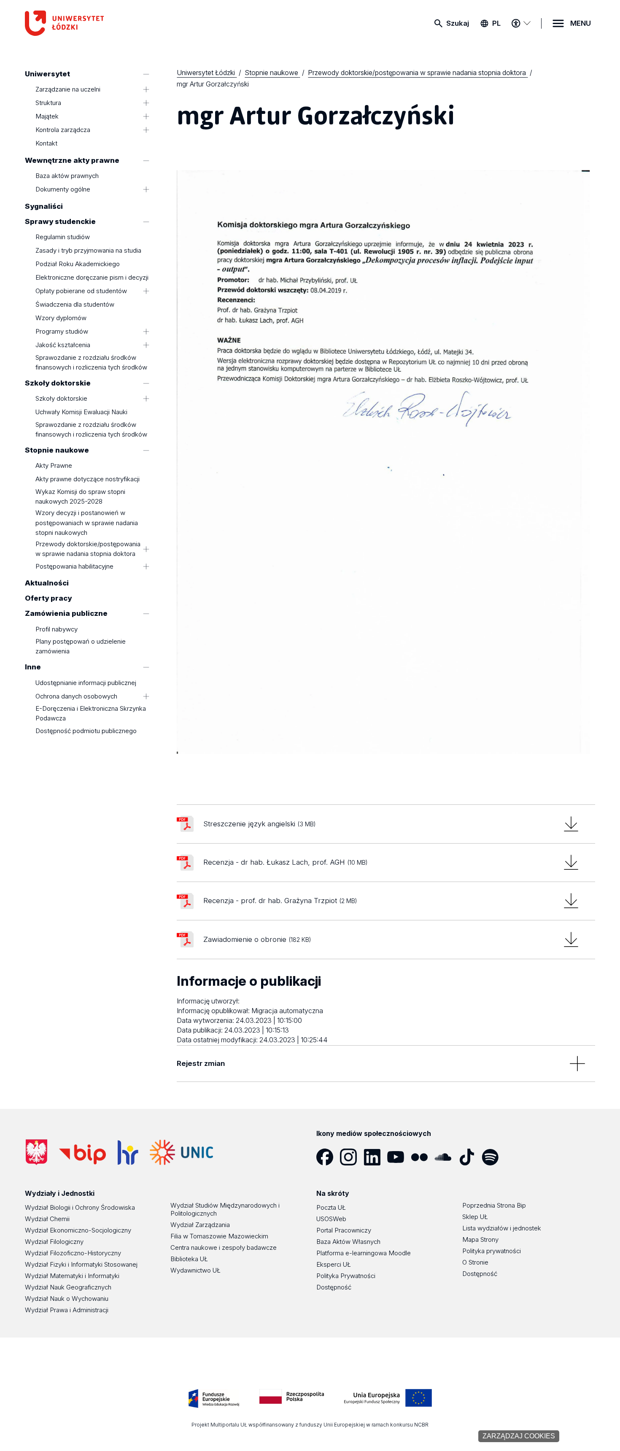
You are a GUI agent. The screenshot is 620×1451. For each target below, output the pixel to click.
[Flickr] (422, 1157)
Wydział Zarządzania (200, 1225)
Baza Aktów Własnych (348, 1242)
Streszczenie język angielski (259, 824)
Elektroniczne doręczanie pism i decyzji (91, 277)
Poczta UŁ (331, 1207)
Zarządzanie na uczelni (67, 90)
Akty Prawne (53, 466)
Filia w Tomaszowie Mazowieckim (219, 1236)
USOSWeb (331, 1219)
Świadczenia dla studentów (74, 304)
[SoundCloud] (446, 1157)
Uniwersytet (47, 74)
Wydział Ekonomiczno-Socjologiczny (78, 1230)
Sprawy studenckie (60, 221)
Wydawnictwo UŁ (195, 1270)
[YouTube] (399, 1157)
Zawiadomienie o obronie (257, 939)
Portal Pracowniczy (343, 1230)
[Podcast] (517, 1157)
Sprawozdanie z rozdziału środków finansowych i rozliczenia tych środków (91, 362)
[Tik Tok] (470, 1157)
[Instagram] (352, 1157)
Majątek (47, 117)
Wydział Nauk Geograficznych (68, 1287)
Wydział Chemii (47, 1219)
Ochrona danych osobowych (76, 696)
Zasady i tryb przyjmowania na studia (88, 250)
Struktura (48, 103)
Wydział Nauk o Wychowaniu (66, 1299)
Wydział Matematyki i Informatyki (72, 1276)
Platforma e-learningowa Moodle (363, 1253)
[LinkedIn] (375, 1157)
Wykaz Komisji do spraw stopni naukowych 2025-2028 (80, 496)
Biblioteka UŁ (189, 1259)
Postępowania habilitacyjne (74, 566)
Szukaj (457, 23)
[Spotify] (493, 1157)
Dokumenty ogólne (62, 190)
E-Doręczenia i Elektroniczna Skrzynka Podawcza (90, 714)
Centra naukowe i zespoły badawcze (223, 1247)
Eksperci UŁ (333, 1264)
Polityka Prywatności (345, 1276)
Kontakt (46, 144)
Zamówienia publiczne (66, 614)
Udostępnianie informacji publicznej (85, 683)
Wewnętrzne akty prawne (72, 160)
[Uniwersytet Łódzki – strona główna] (88, 23)
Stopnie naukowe (57, 450)
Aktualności (47, 583)
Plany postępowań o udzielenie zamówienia (80, 646)
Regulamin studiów (62, 237)
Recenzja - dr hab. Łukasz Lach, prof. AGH (285, 862)
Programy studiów (61, 331)
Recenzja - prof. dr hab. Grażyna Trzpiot (280, 900)
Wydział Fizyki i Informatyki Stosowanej (81, 1264)
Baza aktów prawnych (67, 176)
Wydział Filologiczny (54, 1242)
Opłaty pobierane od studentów (81, 291)
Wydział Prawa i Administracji (66, 1310)
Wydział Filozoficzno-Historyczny (73, 1253)
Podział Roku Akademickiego (77, 264)
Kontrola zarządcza (62, 130)
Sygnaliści (44, 206)
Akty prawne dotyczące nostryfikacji (87, 479)
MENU (580, 23)
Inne (33, 667)
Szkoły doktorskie (58, 383)
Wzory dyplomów (60, 318)
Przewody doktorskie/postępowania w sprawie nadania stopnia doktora (87, 549)
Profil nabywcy (56, 629)
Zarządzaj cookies (519, 1436)
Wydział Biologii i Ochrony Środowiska (80, 1207)
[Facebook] (328, 1157)
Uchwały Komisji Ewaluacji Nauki (81, 412)
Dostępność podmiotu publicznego (86, 731)
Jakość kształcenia (62, 345)
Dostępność (333, 1287)
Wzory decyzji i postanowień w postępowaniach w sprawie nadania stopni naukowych (86, 523)
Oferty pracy (48, 598)
